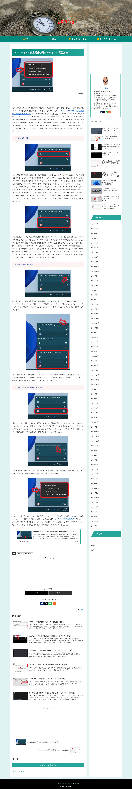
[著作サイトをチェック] (42, 603)
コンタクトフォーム (73, 783)
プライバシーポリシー (59, 783)
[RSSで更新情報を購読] (54, 603)
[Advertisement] (48, 100)
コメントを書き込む (48, 765)
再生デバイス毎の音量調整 (64, 519)
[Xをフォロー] (46, 603)
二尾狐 (105, 88)
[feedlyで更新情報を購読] (50, 603)
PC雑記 (21, 553)
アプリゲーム (29, 553)
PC (15, 553)
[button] (60, 593)
